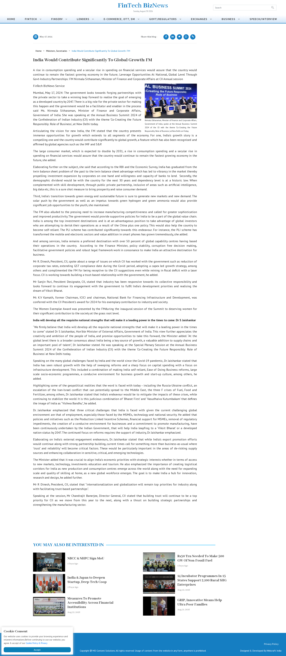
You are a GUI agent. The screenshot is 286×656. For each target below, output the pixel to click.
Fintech (32, 19)
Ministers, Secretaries (56, 50)
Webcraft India (274, 650)
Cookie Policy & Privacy (36, 643)
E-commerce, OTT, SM (121, 19)
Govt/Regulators (164, 19)
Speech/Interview (264, 19)
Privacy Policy (271, 643)
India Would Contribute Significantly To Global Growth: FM (101, 50)
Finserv (58, 19)
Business (230, 19)
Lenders (84, 19)
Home (11, 19)
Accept (37, 649)
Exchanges (200, 19)
